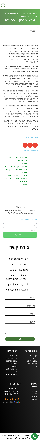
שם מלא (32, 298)
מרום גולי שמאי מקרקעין (28, 14)
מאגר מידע (14, 14)
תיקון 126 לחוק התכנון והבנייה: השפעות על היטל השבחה (16, 178)
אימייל (32, 314)
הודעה (32, 322)
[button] (3, 5)
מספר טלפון (30, 306)
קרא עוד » (24, 163)
